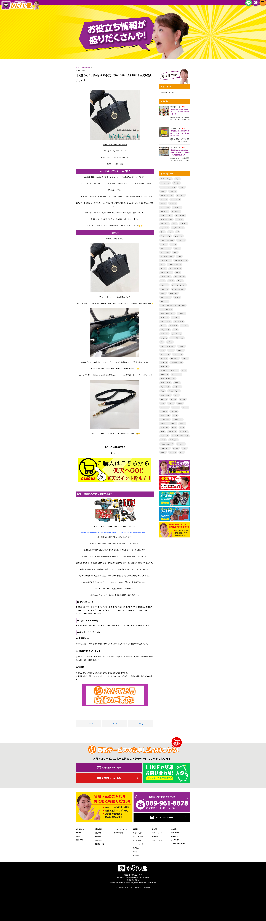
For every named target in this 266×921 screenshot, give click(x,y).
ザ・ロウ (177, 297)
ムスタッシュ (176, 211)
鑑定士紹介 (136, 855)
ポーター (163, 203)
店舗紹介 (135, 829)
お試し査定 (98, 829)
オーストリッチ (165, 183)
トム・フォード (165, 354)
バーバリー (174, 411)
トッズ (162, 281)
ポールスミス (173, 440)
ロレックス (164, 399)
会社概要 (155, 836)
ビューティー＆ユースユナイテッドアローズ (173, 305)
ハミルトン (173, 191)
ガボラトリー (164, 366)
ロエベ (174, 428)
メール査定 (98, 840)
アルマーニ (179, 220)
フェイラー (175, 317)
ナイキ (182, 452)
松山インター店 (138, 844)
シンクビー (181, 346)
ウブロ (162, 264)
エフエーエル (173, 293)
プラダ (162, 432)
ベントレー (164, 362)
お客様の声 (174, 836)
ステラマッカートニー (174, 264)
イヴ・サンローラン (166, 273)
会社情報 (154, 829)
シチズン (163, 440)
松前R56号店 (137, 833)
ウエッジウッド (165, 330)
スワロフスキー (165, 207)
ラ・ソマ (177, 248)
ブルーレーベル (176, 375)
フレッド (163, 326)
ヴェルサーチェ (165, 252)
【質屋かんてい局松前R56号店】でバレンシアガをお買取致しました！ (179, 133)
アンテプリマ (173, 326)
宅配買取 (98, 833)
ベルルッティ (164, 301)
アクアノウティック (166, 179)
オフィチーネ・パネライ (167, 346)
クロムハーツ (164, 317)
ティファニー (183, 432)
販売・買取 (79, 840)
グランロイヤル (175, 199)
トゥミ (175, 330)
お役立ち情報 (118, 833)
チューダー (173, 203)
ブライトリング (177, 419)
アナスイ (177, 383)
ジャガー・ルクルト (166, 215)
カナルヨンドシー (166, 277)
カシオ (182, 428)
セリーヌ (170, 403)
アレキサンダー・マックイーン (169, 370)
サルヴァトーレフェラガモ (168, 423)
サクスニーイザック (166, 309)
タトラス (163, 269)
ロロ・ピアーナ (179, 321)
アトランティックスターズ (168, 187)
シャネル (173, 399)
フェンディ (175, 407)
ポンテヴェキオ (165, 419)
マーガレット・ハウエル (167, 313)
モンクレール (178, 236)
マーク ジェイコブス (166, 220)
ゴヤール (173, 244)
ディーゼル (176, 183)
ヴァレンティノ (177, 354)
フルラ (184, 448)
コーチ (176, 395)
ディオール (164, 411)
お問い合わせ (175, 833)
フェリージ (164, 199)
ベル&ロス (180, 350)
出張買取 (98, 836)
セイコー (185, 407)
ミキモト (185, 358)
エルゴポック (174, 358)
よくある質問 (175, 840)
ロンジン (175, 448)
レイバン (182, 399)
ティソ (184, 370)
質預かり (78, 836)
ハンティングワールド (167, 195)
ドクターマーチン (166, 248)
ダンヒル (180, 403)
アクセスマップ (157, 840)
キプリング (183, 224)
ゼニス (162, 232)
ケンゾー (181, 187)
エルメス (163, 452)
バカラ (174, 224)
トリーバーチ (164, 228)
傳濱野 (175, 252)
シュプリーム (164, 289)
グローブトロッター (176, 362)
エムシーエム (164, 334)
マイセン (170, 281)
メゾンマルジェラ (166, 395)
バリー (177, 179)
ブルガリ (182, 423)
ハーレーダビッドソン (177, 338)
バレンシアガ (164, 428)
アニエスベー (180, 195)
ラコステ (163, 191)
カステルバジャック (177, 228)
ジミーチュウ (172, 432)
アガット (180, 281)
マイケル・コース (165, 383)
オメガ (162, 403)
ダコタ (178, 273)
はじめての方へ (80, 829)
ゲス (162, 342)
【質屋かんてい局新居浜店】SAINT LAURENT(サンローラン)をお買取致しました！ (180, 152)
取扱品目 (78, 833)
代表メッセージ (157, 833)
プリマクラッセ (165, 387)
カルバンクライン (166, 297)
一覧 (112, 724)
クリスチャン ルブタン (167, 256)
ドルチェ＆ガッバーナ (167, 444)
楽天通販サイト (99, 844)
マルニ (170, 232)
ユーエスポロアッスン (178, 289)
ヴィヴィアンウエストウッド (180, 436)
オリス (162, 350)
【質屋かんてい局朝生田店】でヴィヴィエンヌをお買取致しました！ (179, 111)
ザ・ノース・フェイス (181, 260)
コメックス (164, 338)
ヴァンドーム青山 (166, 236)
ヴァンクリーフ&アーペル (168, 379)
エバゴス (170, 350)
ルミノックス (164, 285)
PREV (91, 724)
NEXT (139, 724)
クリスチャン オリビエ (167, 240)
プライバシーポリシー (178, 843)
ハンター (163, 293)
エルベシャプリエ (166, 260)
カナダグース (164, 375)
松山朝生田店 (137, 840)
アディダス (181, 313)
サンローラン (181, 240)
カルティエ (173, 452)
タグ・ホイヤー (165, 415)
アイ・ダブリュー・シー (179, 285)
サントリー (184, 326)
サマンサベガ (177, 207)
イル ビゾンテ (164, 224)
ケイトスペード (165, 448)
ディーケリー (164, 211)
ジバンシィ (164, 244)
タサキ (179, 256)
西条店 (135, 852)
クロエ (175, 415)
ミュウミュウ (164, 436)
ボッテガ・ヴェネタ (174, 391)
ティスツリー (181, 444)
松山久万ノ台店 (138, 836)
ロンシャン (164, 358)
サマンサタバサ (180, 215)
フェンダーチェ (176, 334)
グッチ (162, 391)
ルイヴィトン (177, 387)
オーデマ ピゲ (164, 407)
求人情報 (174, 829)
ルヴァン (169, 342)
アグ (177, 232)
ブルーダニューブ (180, 277)
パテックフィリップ (175, 269)
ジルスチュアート (165, 321)
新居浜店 (136, 848)
